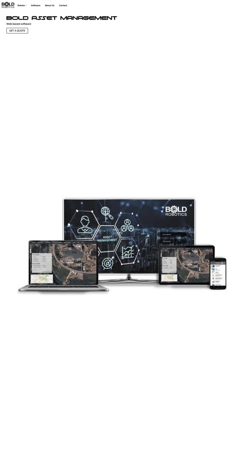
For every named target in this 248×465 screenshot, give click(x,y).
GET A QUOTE (17, 30)
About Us (49, 5)
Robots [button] (21, 5)
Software (35, 5)
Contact (63, 5)
